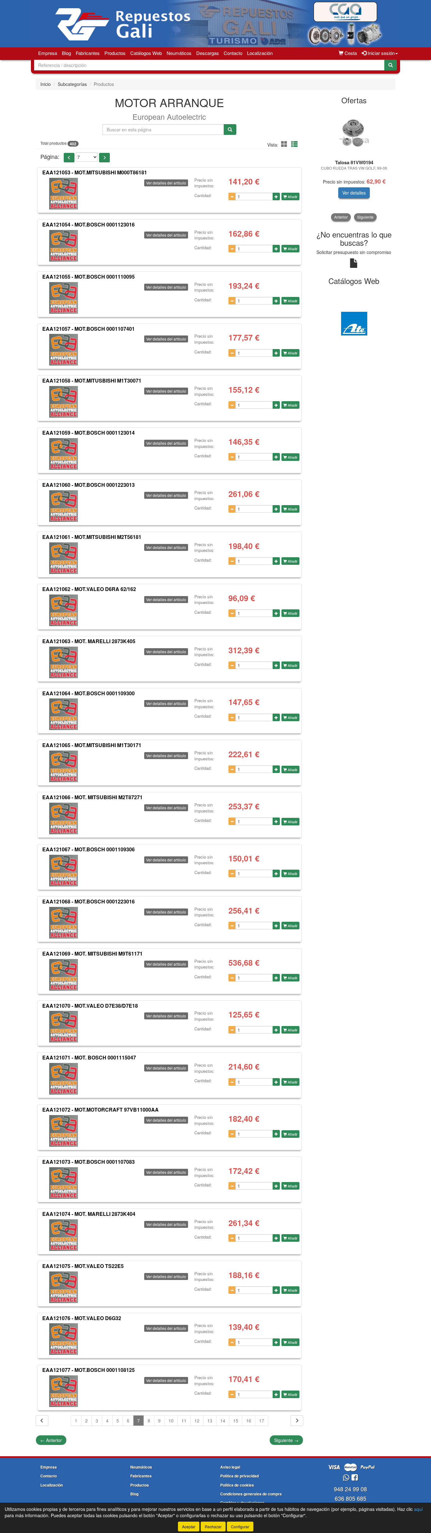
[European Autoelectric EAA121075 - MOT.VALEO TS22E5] (63, 1287)
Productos (115, 53)
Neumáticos (179, 53)
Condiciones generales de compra (251, 1494)
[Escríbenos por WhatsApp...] (346, 1477)
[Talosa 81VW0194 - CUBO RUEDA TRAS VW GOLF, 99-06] (354, 132)
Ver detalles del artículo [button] (166, 182)
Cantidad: (203, 195)
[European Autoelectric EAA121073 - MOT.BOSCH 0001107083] (63, 1183)
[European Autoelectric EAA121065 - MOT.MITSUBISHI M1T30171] (63, 766)
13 (209, 1420)
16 (248, 1420)
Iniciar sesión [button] (380, 53)
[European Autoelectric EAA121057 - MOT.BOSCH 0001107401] (63, 349)
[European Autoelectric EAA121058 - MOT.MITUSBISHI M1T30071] (63, 402)
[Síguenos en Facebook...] (354, 1477)
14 (222, 1420)
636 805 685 (350, 1498)
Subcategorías (72, 84)
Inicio (45, 84)
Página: (49, 156)
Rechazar (213, 1526)
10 (171, 1420)
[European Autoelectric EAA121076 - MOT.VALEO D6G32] (63, 1339)
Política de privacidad (239, 1476)
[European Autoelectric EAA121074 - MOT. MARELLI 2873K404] (63, 1235)
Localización (260, 53)
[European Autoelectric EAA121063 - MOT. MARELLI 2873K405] (63, 662)
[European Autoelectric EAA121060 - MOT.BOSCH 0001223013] (63, 506)
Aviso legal (230, 1467)
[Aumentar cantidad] (276, 196)
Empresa (47, 53)
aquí (418, 1509)
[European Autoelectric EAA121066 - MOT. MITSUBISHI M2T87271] (63, 818)
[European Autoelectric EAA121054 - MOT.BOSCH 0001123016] (63, 246)
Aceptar (188, 1526)
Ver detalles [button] (354, 193)
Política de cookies (237, 1485)
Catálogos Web (146, 53)
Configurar (240, 1526)
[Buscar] (390, 65)
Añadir (292, 196)
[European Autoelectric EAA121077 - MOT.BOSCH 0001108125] (63, 1391)
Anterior (51, 1440)
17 (261, 1420)
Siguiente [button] (365, 217)
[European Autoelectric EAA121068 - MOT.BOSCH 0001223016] (63, 923)
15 (235, 1420)
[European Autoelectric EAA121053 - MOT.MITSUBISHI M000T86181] (63, 193)
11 (183, 1420)
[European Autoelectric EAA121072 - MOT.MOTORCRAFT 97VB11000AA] (63, 1131)
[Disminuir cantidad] (232, 196)
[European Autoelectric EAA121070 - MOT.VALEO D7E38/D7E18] (63, 1026)
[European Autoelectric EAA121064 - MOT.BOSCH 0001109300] (63, 714)
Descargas (207, 53)
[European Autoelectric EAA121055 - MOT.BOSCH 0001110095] (63, 298)
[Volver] (42, 1420)
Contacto (233, 53)
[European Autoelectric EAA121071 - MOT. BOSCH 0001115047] (63, 1079)
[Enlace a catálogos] (354, 323)
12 (196, 1420)
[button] (285, 143)
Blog (66, 53)
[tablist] (354, 164)
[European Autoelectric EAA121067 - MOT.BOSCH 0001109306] (63, 870)
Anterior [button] (341, 217)
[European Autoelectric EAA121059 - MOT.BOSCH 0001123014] (63, 454)
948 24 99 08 (350, 1489)
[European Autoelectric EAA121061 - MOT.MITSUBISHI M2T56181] (63, 558)
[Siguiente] (297, 1420)
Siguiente (286, 1440)
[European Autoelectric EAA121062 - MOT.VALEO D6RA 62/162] (63, 610)
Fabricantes (88, 53)
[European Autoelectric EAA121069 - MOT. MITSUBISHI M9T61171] (63, 975)
